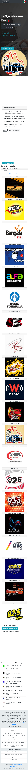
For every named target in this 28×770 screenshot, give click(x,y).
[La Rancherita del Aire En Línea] (14, 322)
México (5, 130)
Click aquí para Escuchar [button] (10, 628)
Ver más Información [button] (8, 163)
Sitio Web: (5, 170)
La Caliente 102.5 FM (15, 401)
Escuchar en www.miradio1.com (12, 631)
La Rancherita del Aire (14, 311)
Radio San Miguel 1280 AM (14, 513)
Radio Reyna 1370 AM (14, 333)
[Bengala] (14, 232)
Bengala (15, 221)
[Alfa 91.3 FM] (14, 277)
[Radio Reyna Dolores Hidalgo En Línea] (14, 345)
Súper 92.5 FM (14, 468)
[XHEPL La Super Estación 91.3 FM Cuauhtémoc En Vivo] (14, 457)
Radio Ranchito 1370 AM (14, 176)
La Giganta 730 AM (14, 423)
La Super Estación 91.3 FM (14, 446)
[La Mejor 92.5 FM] (14, 614)
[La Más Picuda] (14, 367)
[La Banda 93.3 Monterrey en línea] (14, 501)
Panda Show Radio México (14, 244)
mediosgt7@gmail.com (17, 764)
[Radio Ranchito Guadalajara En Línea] (14, 188)
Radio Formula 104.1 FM (14, 289)
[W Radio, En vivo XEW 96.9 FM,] (14, 389)
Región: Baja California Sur (8, 35)
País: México (5, 33)
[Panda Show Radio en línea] (14, 255)
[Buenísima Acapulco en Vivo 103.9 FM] (14, 210)
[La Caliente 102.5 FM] (14, 412)
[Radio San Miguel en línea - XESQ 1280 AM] (14, 524)
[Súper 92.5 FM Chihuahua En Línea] (14, 479)
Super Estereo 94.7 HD (14, 580)
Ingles (10, 130)
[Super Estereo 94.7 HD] (14, 591)
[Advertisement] (14, 90)
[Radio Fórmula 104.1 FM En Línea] (14, 300)
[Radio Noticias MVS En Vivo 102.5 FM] (14, 546)
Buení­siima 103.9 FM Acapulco (14, 199)
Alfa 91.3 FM (14, 266)
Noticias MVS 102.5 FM (14, 535)
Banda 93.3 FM (14, 490)
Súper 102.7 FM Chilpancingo (15, 558)
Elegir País (5, 1)
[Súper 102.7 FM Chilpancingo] (14, 569)
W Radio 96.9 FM (14, 378)
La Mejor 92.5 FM (14, 603)
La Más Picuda (14, 356)
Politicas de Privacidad (14, 766)
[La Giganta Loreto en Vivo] (14, 434)
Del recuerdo (16, 130)
